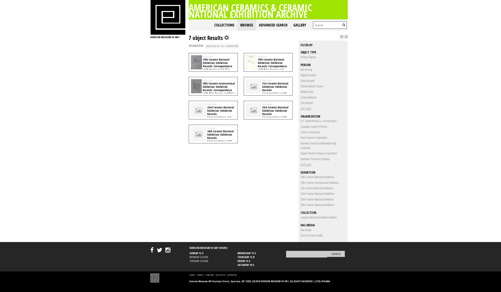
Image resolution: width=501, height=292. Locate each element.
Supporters (232, 275)
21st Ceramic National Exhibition (317, 188)
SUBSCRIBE (209, 275)
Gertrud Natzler (309, 97)
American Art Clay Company (220, 46)
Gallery (299, 25)
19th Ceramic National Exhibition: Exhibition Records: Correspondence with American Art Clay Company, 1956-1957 (211, 66)
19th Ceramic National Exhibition (317, 177)
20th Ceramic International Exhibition (320, 182)
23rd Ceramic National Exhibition (317, 199)
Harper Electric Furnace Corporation (319, 153)
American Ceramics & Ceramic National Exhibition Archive (250, 11)
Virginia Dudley (308, 75)
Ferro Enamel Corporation (314, 137)
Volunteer (220, 275)
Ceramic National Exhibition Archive (319, 217)
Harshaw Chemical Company (315, 159)
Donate (200, 275)
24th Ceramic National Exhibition (317, 205)
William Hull (307, 92)
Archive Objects (308, 57)
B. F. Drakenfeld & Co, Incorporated (318, 121)
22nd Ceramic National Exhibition (318, 193)
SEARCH (192, 275)
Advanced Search (273, 25)
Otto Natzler (307, 103)
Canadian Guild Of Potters (314, 126)
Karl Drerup (306, 69)
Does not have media (312, 235)
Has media (306, 230)
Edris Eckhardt (308, 81)
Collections (224, 25)
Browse (246, 25)
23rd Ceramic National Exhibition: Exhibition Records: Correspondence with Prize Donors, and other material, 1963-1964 (267, 115)
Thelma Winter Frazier (312, 86)
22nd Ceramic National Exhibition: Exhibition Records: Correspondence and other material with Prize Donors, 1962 (212, 115)
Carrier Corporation (310, 132)
